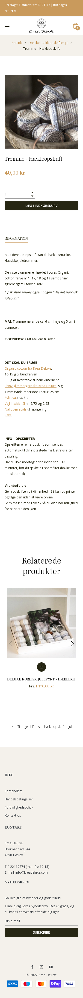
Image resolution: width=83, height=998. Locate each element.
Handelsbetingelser (19, 799)
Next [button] (72, 643)
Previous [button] (10, 643)
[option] (41, 643)
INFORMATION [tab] (16, 238)
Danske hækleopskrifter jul (48, 42)
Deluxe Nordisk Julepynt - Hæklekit (41, 679)
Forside (17, 42)
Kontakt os (13, 815)
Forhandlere (14, 791)
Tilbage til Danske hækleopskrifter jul (44, 727)
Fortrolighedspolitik (19, 807)
